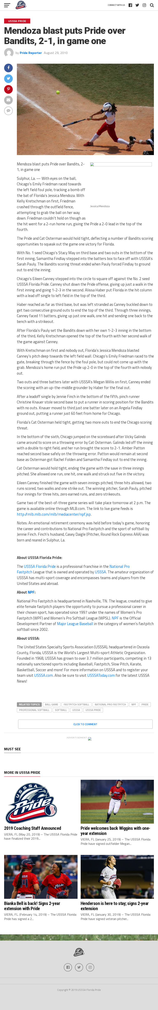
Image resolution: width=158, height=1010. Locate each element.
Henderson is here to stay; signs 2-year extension (115, 906)
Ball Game (51, 704)
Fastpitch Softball (76, 704)
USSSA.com (43, 675)
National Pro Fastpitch (110, 704)
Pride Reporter (31, 52)
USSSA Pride (93, 710)
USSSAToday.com (101, 675)
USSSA (100, 572)
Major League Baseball (75, 624)
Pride (145, 704)
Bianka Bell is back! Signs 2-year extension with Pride (32, 906)
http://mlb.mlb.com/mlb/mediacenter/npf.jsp (54, 514)
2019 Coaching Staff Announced (32, 828)
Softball (61, 710)
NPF (31, 592)
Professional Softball (34, 710)
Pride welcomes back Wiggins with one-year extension (115, 830)
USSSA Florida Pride (39, 566)
